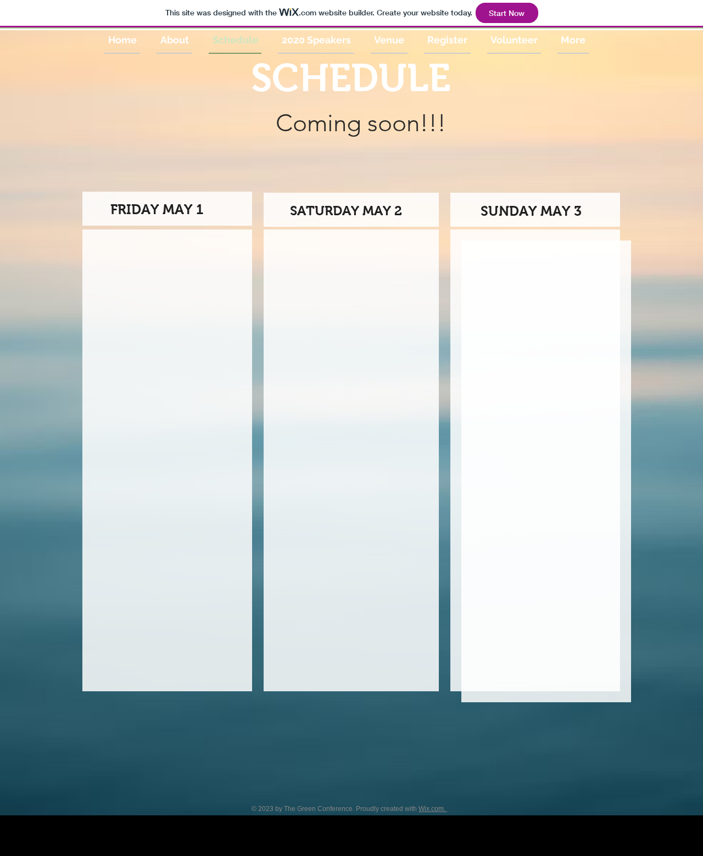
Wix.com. (433, 809)
